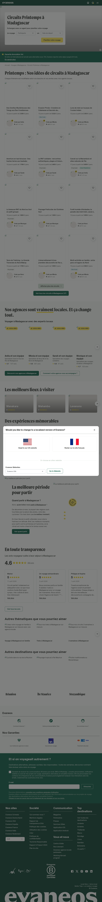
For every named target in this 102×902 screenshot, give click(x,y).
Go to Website (55, 471)
